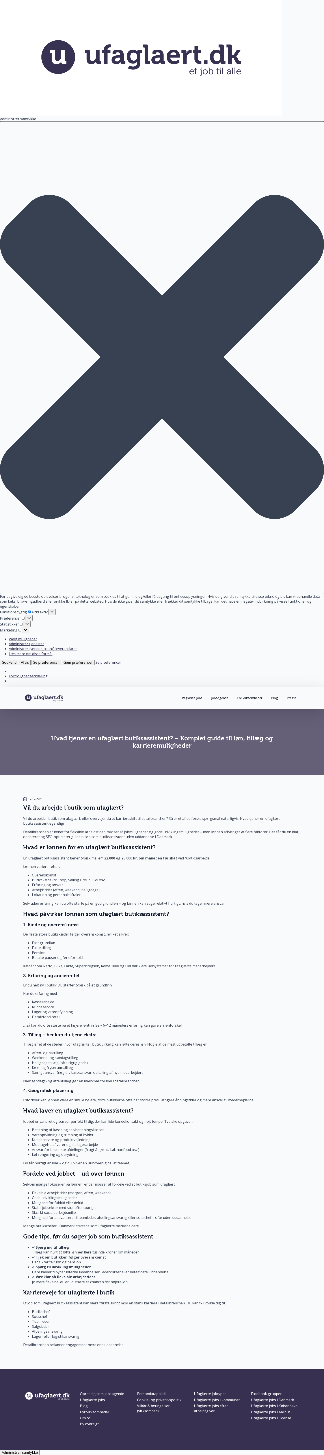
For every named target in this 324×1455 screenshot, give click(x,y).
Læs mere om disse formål (30, 653)
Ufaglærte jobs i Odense (271, 1418)
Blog (274, 698)
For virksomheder (249, 698)
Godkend (9, 662)
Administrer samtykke (20, 1452)
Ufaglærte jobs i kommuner (217, 1399)
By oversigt (89, 1423)
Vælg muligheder (23, 639)
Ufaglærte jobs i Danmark (272, 1399)
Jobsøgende (219, 698)
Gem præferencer (78, 662)
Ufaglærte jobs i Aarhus (270, 1412)
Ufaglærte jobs (191, 698)
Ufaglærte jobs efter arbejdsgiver (211, 1408)
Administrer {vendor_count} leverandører (43, 648)
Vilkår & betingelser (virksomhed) (153, 1408)
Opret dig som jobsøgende (102, 1393)
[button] (162, 357)
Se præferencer (46, 662)
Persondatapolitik (152, 1393)
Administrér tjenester (26, 643)
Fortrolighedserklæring (28, 676)
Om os (85, 1418)
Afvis (25, 662)
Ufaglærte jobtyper (210, 1393)
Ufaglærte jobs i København (274, 1405)
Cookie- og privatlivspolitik (159, 1399)
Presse (291, 698)
